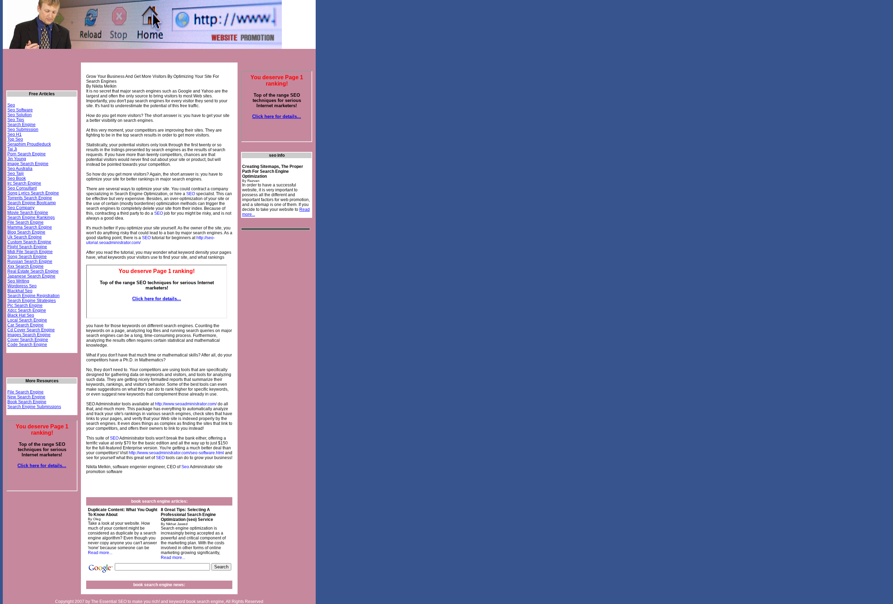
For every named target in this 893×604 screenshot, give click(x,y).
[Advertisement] (131, 58)
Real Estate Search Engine (33, 271)
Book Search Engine (26, 401)
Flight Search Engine (27, 246)
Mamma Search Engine (29, 227)
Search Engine (21, 124)
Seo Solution (19, 114)
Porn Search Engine (26, 154)
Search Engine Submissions (34, 406)
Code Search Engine (27, 344)
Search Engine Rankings (31, 217)
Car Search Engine (25, 325)
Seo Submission (22, 129)
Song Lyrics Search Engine (33, 193)
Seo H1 (14, 134)
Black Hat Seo (20, 315)
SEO (190, 193)
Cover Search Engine (27, 339)
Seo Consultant (22, 188)
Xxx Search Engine (25, 266)
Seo (11, 105)
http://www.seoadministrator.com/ (186, 404)
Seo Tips (15, 119)
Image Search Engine (27, 163)
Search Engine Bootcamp (31, 202)
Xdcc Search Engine (26, 310)
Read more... (100, 552)
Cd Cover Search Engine (31, 329)
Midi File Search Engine (30, 251)
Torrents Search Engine (29, 198)
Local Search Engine (27, 320)
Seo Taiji (15, 173)
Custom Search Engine (29, 242)
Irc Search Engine (24, 183)
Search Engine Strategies (31, 300)
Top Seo (15, 139)
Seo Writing (18, 281)
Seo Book (16, 178)
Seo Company (21, 207)
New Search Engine (26, 397)
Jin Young (16, 158)
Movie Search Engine (27, 212)
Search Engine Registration (33, 295)
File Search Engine (25, 222)
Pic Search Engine (25, 305)
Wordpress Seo (22, 285)
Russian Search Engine (29, 261)
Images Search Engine (29, 334)
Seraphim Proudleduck (29, 144)
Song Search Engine (27, 256)
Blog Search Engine (26, 232)
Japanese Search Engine (31, 276)
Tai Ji (12, 149)
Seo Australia (19, 168)
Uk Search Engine (24, 237)
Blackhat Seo (19, 290)
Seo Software (20, 110)
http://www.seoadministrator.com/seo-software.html (176, 452)
